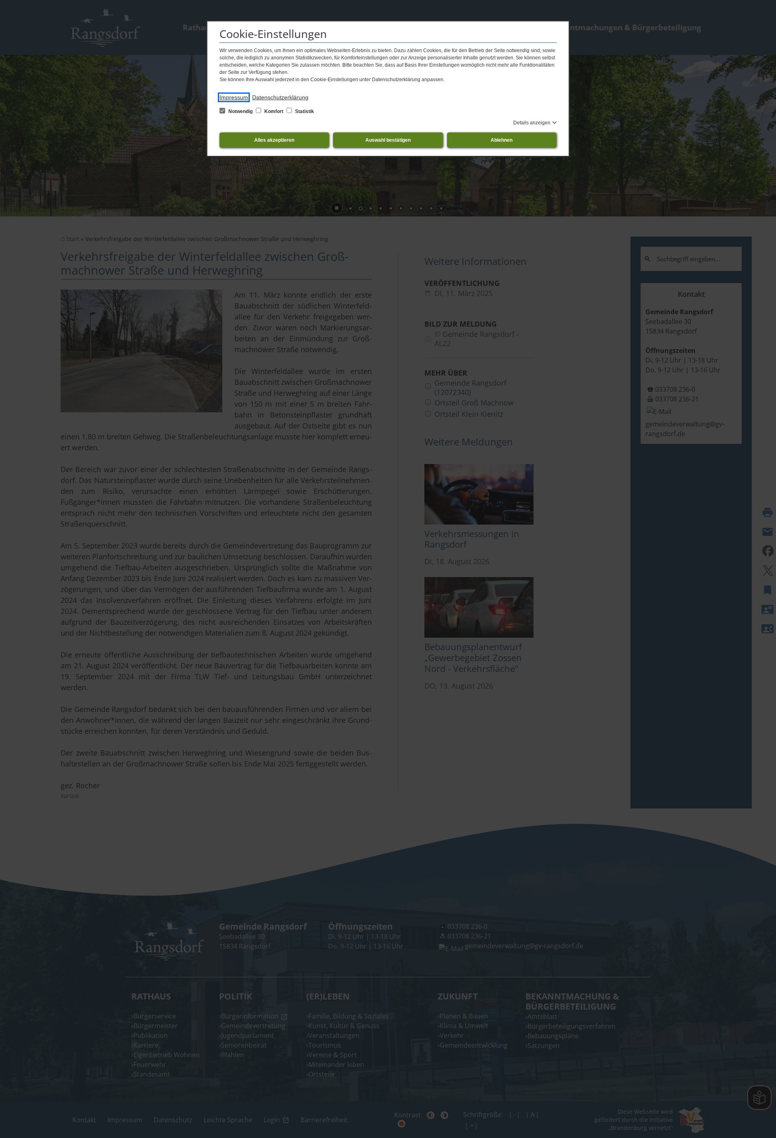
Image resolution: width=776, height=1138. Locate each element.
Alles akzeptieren (274, 140)
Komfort (274, 111)
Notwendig (240, 111)
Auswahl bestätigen (388, 140)
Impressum (233, 97)
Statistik (304, 111)
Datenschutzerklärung (280, 97)
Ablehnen (501, 140)
